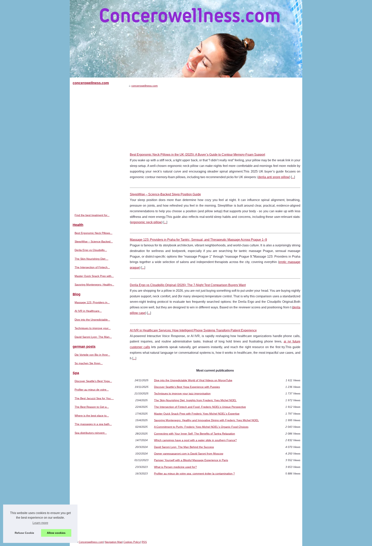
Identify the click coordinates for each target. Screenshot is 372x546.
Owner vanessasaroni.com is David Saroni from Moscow (188, 453)
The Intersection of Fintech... (92, 267)
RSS (144, 542)
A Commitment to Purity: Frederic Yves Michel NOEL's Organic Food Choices (201, 426)
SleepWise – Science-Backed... (94, 241)
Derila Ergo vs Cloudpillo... (91, 250)
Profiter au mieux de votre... (92, 389)
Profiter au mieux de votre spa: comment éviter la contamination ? (194, 473)
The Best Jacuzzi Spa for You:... (94, 398)
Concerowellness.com (91, 542)
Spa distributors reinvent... (91, 432)
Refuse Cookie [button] (24, 532)
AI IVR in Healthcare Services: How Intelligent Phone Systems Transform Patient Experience (193, 330)
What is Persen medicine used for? (175, 467)
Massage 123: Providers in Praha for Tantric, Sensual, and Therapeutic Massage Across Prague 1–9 (198, 239)
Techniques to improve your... (93, 328)
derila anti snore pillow (273, 177)
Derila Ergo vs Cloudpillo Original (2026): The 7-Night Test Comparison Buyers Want (188, 285)
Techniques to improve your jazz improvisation (182, 393)
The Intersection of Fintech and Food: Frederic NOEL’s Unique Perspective (200, 406)
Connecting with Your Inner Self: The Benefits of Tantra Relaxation (194, 433)
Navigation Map (113, 542)
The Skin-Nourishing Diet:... (91, 258)
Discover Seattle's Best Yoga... (93, 381)
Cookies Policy (131, 542)
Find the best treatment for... (92, 215)
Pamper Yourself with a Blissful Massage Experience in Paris (191, 460)
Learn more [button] (40, 522)
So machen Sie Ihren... (89, 363)
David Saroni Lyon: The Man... (93, 336)
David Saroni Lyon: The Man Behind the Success (184, 447)
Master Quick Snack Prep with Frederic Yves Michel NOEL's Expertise (196, 413)
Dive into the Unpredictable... (92, 319)
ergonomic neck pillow (146, 222)
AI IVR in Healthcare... (88, 310)
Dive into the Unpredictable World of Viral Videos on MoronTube (193, 380)
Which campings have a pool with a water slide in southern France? (195, 440)
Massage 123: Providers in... (92, 302)
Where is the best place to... (92, 415)
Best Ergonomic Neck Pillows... (93, 233)
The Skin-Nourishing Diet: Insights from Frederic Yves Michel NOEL (195, 400)
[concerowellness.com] (186, 39)
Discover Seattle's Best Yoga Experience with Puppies (187, 387)
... (293, 177)
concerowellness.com (144, 85)
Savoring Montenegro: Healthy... (94, 284)
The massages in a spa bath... (93, 424)
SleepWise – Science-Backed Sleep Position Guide (165, 194)
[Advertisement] (215, 117)
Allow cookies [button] (56, 532)
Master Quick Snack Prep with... (94, 276)
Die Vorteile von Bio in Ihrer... (92, 354)
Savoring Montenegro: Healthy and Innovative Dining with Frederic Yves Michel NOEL (206, 420)
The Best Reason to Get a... (92, 406)
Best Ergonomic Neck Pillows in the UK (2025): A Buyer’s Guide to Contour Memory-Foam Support (197, 154)
